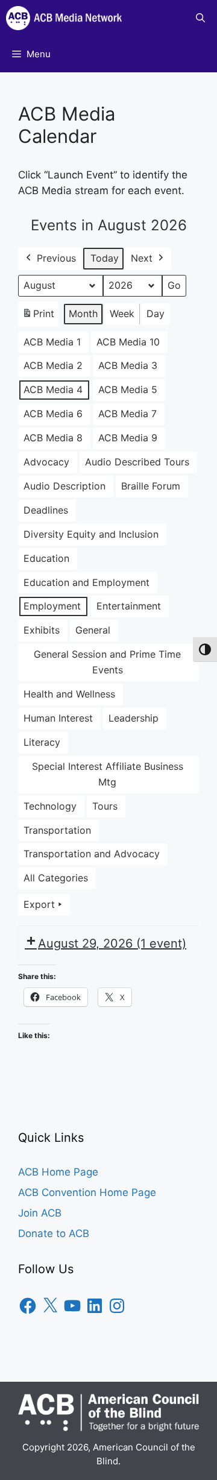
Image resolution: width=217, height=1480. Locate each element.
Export (39, 904)
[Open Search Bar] (200, 18)
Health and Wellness (69, 694)
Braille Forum (150, 486)
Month (83, 313)
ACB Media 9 (127, 438)
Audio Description (64, 486)
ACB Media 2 (53, 365)
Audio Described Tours (137, 462)
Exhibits (42, 630)
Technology (50, 806)
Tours (105, 806)
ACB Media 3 (127, 365)
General (92, 630)
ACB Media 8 (53, 438)
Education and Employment (86, 582)
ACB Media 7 (127, 414)
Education (46, 558)
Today (104, 258)
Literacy (42, 742)
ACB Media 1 (52, 342)
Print (38, 317)
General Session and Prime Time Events (107, 662)
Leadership (133, 718)
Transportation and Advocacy (92, 854)
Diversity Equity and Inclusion (91, 534)
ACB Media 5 (127, 389)
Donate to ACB (53, 1233)
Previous (56, 258)
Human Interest (58, 718)
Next (142, 258)
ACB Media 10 (128, 342)
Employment (52, 606)
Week (122, 313)
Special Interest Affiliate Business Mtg (107, 774)
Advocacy (46, 462)
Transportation (57, 830)
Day (155, 313)
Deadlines (46, 510)
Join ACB (39, 1213)
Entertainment (128, 606)
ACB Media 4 (53, 389)
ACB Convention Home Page (87, 1192)
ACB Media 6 (53, 414)
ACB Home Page (58, 1172)
